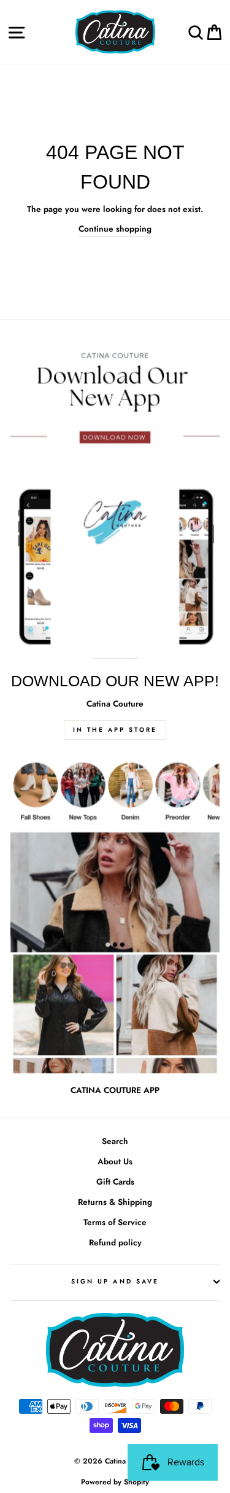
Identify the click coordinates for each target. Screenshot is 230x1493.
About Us (115, 1161)
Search (115, 1141)
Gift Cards (115, 1181)
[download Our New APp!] (115, 502)
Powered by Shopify (115, 1481)
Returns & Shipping (115, 1202)
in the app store (115, 729)
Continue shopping (115, 228)
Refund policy (115, 1242)
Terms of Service (115, 1222)
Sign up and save (115, 1281)
